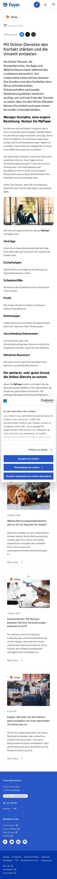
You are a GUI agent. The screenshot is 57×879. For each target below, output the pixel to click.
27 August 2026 (13, 515)
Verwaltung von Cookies (29, 860)
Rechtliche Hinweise (31, 857)
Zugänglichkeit (46, 860)
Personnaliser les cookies (26, 467)
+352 (11, 803)
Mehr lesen (16, 562)
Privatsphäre (16, 857)
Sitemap (6, 857)
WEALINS (6, 866)
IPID (16, 860)
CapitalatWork (8, 869)
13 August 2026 (13, 613)
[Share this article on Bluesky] (33, 34)
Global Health (8, 873)
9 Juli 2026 (11, 711)
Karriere (6, 835)
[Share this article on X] (27, 34)
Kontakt (7, 808)
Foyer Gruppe (9, 832)
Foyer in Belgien (10, 828)
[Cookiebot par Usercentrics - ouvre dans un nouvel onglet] (41, 401)
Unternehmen (9, 825)
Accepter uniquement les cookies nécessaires (28, 476)
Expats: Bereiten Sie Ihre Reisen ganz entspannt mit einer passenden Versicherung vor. (28, 720)
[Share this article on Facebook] (21, 34)
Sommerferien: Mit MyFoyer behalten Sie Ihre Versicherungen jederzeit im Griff (26, 622)
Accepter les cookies (28, 458)
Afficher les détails (38, 449)
